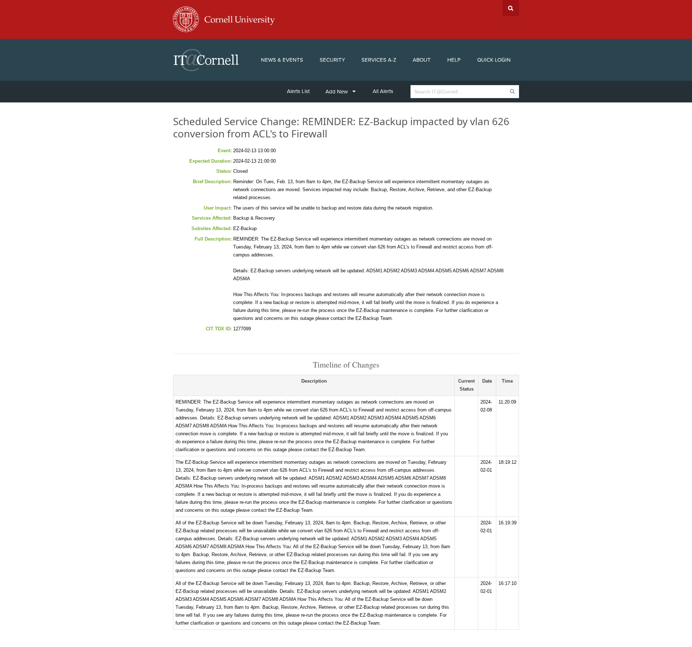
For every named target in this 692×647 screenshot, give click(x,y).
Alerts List (298, 91)
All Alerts (383, 91)
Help (454, 60)
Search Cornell (510, 8)
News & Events (282, 60)
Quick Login (494, 60)
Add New (336, 91)
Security (332, 60)
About (422, 60)
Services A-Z (378, 60)
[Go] (512, 91)
